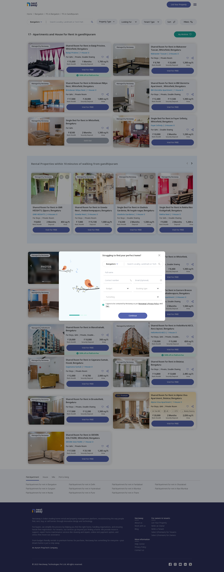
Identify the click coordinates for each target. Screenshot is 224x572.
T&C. (107, 306)
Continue (133, 315)
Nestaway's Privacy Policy (148, 304)
